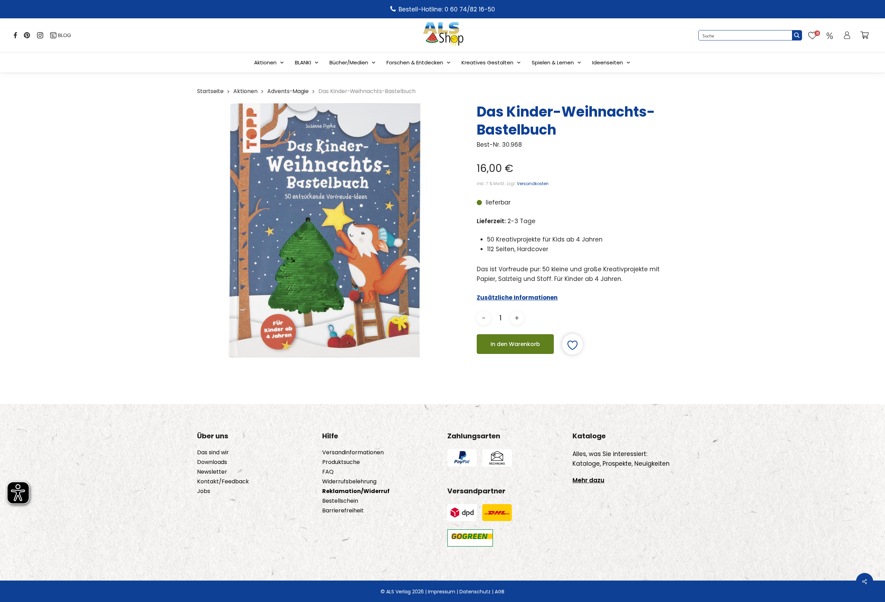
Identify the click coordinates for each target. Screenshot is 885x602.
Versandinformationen (353, 452)
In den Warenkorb (515, 344)
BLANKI (303, 62)
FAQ (328, 471)
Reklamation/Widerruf (356, 491)
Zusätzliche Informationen (517, 297)
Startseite (210, 91)
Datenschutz (475, 591)
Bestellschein (340, 501)
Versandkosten (533, 183)
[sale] (830, 35)
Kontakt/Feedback (223, 481)
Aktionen (265, 62)
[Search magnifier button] (797, 35)
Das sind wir (213, 452)
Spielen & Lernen (553, 62)
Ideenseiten (607, 62)
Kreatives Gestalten (487, 62)
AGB (499, 591)
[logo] (443, 35)
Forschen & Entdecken (414, 62)
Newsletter (212, 471)
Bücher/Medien (348, 62)
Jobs (203, 491)
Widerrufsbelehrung (349, 481)
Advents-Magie (288, 91)
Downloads (212, 462)
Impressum (441, 591)
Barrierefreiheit (343, 510)
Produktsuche (341, 462)
